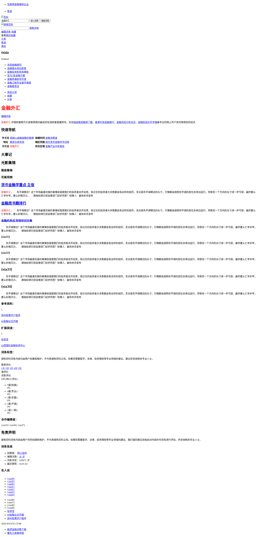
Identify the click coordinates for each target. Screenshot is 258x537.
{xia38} (11, 478)
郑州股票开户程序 (10, 315)
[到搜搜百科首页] (7, 24)
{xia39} (11, 481)
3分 (11, 368)
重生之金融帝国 (15, 533)
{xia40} (11, 484)
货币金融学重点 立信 (17, 185)
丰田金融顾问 (14, 65)
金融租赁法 (13, 86)
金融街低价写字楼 (147, 122)
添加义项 (12, 92)
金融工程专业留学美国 (19, 82)
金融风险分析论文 (126, 122)
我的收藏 (11, 35)
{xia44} (11, 494)
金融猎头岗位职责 (16, 68)
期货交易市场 (17, 142)
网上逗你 (22, 453)
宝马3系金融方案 (16, 75)
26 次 (21, 456)
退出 (3, 46)
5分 (20, 368)
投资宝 (4, 339)
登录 (9, 11)
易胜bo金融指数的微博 (22, 138)
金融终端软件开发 (16, 79)
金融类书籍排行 (13, 203)
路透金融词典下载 (16, 529)
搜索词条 (34, 28)
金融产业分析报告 (54, 146)
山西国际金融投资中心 (13, 345)
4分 (15, 368)
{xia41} (11, 486)
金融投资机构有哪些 (18, 72)
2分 (7, 368)
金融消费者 (51, 138)
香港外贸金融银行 (104, 122)
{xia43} (11, 492)
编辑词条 (6, 32)
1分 (3, 368)
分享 (3, 39)
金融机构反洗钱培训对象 (16, 220)
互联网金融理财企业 (18, 4)
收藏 (13, 32)
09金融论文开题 (9, 321)
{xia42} (11, 489)
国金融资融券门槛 (83, 122)
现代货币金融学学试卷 (57, 142)
